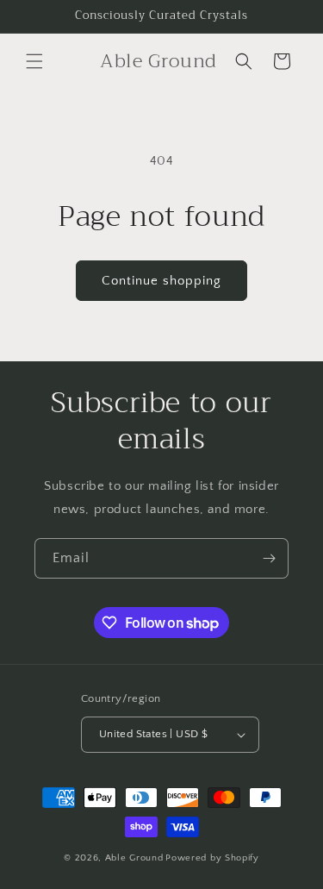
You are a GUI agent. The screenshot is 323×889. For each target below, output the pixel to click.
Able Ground (134, 858)
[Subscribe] (269, 558)
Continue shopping (161, 280)
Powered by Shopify (212, 858)
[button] (34, 61)
